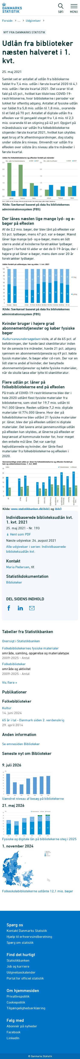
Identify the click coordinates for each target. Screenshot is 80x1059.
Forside (7, 20)
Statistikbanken (18, 960)
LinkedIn (13, 1038)
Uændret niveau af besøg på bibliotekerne (33, 798)
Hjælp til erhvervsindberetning (29, 936)
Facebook (13, 1032)
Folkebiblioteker (16, 669)
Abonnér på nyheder (22, 1026)
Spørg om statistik (20, 942)
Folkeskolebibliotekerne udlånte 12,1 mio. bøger (37, 891)
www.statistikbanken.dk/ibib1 (30, 509)
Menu (74, 11)
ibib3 (58, 509)
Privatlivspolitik (18, 996)
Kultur (7, 708)
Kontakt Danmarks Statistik (27, 930)
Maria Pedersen (17, 567)
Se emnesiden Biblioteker (21, 744)
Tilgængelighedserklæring (26, 1008)
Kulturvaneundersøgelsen (21, 339)
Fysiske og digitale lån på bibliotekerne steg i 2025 (39, 839)
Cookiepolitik (16, 1002)
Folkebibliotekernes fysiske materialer (35, 653)
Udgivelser (33, 20)
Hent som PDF (20, 534)
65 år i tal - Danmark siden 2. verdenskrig (33, 720)
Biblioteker (14, 582)
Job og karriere (18, 966)
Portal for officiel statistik (25, 978)
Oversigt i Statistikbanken (21, 641)
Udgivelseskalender (21, 972)
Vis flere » (9, 682)
